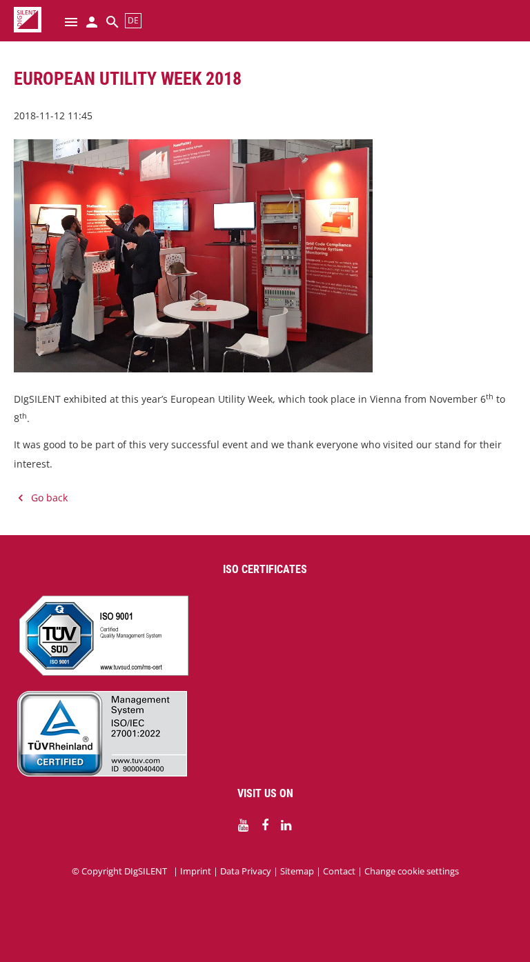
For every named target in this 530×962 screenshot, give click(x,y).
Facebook (265, 825)
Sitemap (297, 871)
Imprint (195, 871)
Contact (339, 871)
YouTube (243, 825)
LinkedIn (286, 825)
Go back (49, 497)
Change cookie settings (411, 871)
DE (133, 20)
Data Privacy (245, 871)
